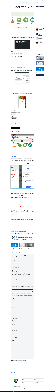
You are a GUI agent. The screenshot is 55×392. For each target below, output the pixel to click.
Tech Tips (27, 8)
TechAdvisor (30, 238)
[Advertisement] (22, 35)
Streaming (24, 388)
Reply (32, 260)
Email (19, 362)
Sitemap (35, 385)
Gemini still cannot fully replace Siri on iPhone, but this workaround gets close (41, 42)
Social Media (24, 385)
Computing (24, 382)
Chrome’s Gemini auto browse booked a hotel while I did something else (41, 39)
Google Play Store (23, 231)
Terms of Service (36, 382)
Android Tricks (16, 231)
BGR (16, 239)
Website (27, 362)
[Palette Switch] (42, 0)
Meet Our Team (35, 379)
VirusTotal (19, 386)
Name (11, 362)
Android (13, 231)
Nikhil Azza (19, 8)
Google (19, 231)
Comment (12, 364)
